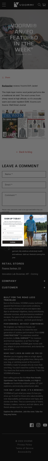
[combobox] (4, 232)
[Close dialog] (45, 216)
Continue (12, 242)
